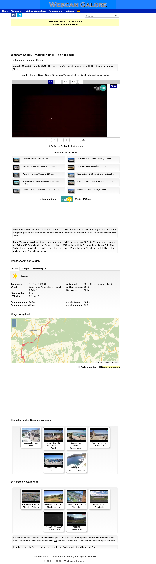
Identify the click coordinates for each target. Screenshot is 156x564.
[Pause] (60, 140)
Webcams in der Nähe (66, 24)
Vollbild (65, 146)
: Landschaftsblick (87, 190)
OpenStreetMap (103, 362)
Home (5, 11)
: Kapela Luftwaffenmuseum (91, 181)
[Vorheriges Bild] (47, 140)
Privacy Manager (75, 556)
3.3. (80, 82)
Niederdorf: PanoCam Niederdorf (76, 505)
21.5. (74, 82)
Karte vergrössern (110, 367)
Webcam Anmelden (36, 11)
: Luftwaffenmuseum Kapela (37, 190)
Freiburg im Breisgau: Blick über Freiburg (31, 505)
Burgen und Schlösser (62, 242)
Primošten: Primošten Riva (31, 444)
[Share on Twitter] (20, 15)
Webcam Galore (74, 561)
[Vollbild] (83, 140)
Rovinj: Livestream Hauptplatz (99, 444)
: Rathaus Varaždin (34, 174)
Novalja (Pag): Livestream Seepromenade (76, 445)
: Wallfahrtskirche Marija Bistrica (42, 181)
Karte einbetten (89, 367)
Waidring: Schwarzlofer (76, 528)
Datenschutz (56, 556)
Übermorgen (39, 268)
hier (66, 248)
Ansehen (78, 146)
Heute (15, 268)
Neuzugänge (55, 11)
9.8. (50, 82)
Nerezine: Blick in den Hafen (54, 469)
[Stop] (67, 140)
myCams (69, 11)
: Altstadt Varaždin (88, 166)
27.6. (58, 82)
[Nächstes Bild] (74, 140)
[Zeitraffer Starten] (54, 140)
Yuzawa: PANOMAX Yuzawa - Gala (53, 528)
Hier (15, 547)
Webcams (16, 11)
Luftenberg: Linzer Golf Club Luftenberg (53, 505)
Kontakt (92, 556)
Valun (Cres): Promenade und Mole (76, 469)
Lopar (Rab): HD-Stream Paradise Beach (53, 445)
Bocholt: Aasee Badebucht (99, 505)
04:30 (113, 86)
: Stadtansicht (32, 159)
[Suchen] (116, 16)
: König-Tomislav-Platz (90, 159)
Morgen (26, 268)
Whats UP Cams (83, 199)
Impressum (40, 556)
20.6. (66, 82)
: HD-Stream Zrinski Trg (91, 174)
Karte (53, 146)
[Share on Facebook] (13, 15)
